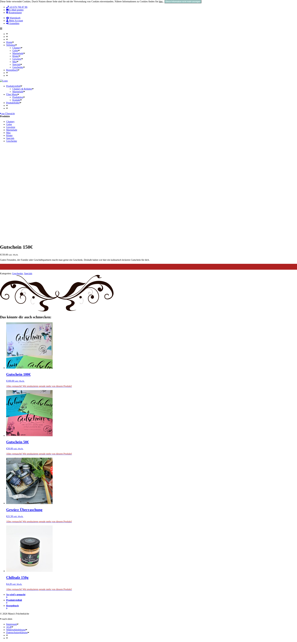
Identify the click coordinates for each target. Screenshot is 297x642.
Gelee (15, 50)
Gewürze (16, 59)
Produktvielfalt (13, 86)
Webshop (10, 45)
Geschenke (17, 67)
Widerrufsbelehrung (16, 629)
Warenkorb (14, 18)
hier (161, 1)
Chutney (16, 47)
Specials (16, 64)
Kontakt (16, 100)
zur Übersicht (8, 113)
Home (9, 42)
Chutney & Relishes (22, 89)
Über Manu (11, 94)
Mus (14, 61)
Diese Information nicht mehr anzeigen (183, 1)
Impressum (11, 624)
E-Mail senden (16, 9)
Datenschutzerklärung (17, 632)
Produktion (17, 97)
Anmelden (14, 23)
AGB (9, 627)
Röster (15, 56)
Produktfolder (13, 102)
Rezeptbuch (12, 70)
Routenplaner (15, 12)
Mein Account (15, 20)
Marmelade (17, 53)
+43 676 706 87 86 (18, 7)
